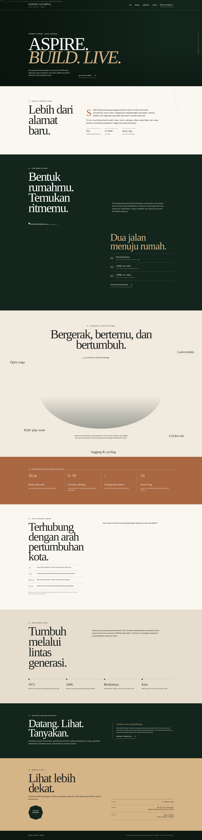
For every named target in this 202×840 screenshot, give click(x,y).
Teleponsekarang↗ (35, 812)
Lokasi (154, 5)
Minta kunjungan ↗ (167, 5)
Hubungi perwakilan (124, 736)
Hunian (137, 5)
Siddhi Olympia (39, 5)
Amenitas (146, 5)
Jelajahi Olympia (85, 75)
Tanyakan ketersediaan (119, 284)
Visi (130, 5)
